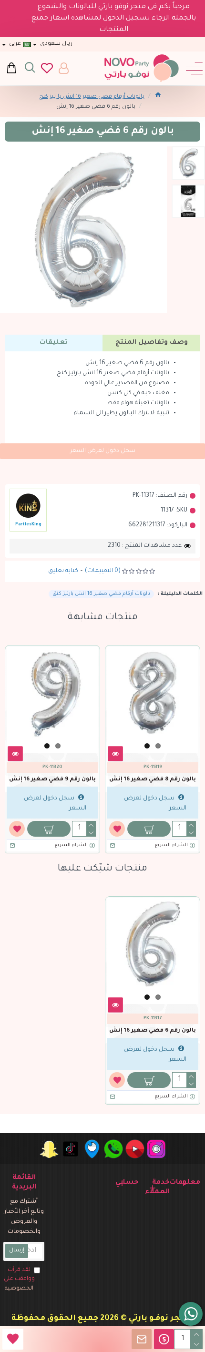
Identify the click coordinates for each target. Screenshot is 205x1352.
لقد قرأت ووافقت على (19, 1279)
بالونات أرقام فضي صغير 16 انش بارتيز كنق (101, 594)
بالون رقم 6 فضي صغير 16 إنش (152, 1031)
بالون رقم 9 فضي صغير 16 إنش (52, 780)
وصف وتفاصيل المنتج (151, 342)
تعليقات (54, 342)
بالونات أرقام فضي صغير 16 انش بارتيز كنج (91, 97)
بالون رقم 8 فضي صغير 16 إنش (152, 780)
